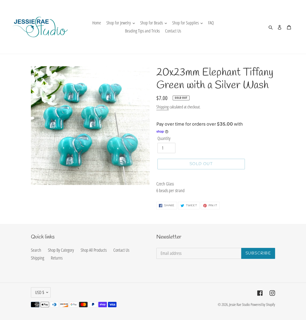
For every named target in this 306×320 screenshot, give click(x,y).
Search (36, 250)
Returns (56, 258)
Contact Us (121, 250)
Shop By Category (61, 250)
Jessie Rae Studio (239, 304)
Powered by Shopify (263, 304)
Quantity (163, 138)
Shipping (162, 107)
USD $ (39, 292)
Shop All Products (94, 250)
